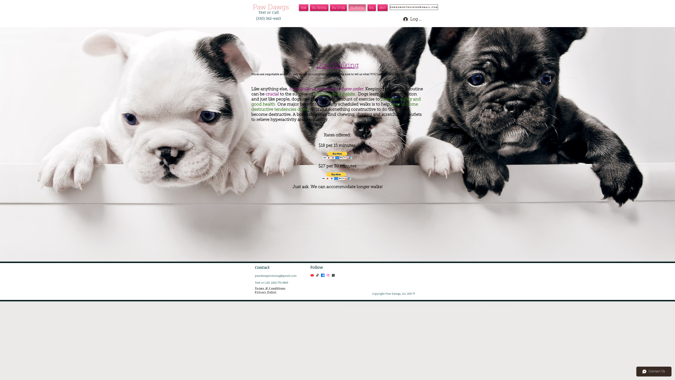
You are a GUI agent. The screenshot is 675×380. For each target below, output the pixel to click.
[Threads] (333, 275)
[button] (337, 155)
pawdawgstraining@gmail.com (276, 276)
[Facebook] (322, 275)
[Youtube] (312, 275)
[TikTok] (317, 275)
